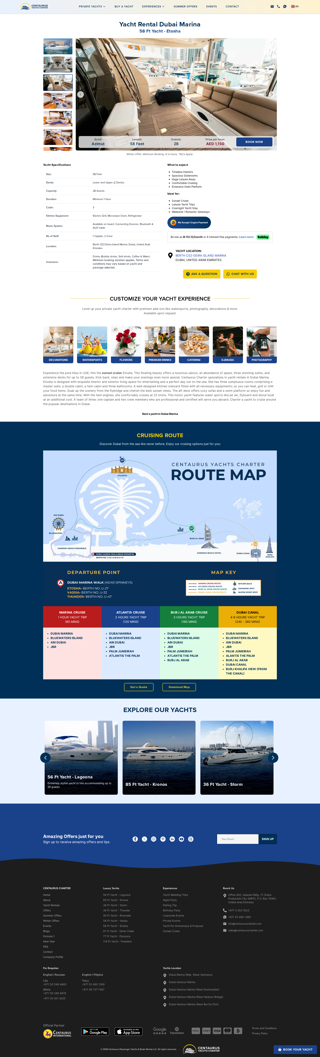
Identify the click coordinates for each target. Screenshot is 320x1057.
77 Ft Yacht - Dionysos (116, 936)
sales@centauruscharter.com (245, 930)
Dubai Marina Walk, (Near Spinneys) (190, 974)
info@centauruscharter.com (244, 923)
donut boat (266, 395)
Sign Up (268, 839)
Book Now (254, 142)
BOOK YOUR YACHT (298, 1049)
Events (211, 6)
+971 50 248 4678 (54, 993)
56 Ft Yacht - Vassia (115, 920)
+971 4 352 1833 (238, 910)
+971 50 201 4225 (54, 998)
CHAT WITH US (242, 274)
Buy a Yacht (124, 6)
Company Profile (53, 956)
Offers (47, 910)
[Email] (272, 6)
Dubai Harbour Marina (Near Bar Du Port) (194, 1004)
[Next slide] (273, 758)
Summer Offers (185, 6)
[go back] (80, 94)
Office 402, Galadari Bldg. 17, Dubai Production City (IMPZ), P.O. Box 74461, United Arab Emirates (252, 898)
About (46, 900)
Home (46, 894)
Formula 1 (49, 936)
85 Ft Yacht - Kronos (115, 900)
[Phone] (278, 6)
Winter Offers (51, 920)
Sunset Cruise (171, 931)
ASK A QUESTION (204, 274)
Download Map (179, 687)
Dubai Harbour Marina (182, 982)
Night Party (170, 900)
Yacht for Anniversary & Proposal (183, 925)
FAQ (45, 946)
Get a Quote (138, 687)
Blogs (46, 931)
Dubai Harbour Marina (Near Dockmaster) (194, 989)
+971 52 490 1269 (239, 917)
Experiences (151, 6)
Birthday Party (171, 910)
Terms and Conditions (264, 1028)
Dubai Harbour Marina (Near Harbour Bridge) (196, 996)
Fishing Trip (170, 905)
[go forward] (272, 94)
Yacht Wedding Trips (175, 894)
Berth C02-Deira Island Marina (201, 255)
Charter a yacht (241, 399)
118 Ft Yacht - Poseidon (117, 941)
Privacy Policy (260, 1033)
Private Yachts (90, 6)
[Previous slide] (45, 758)
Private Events (171, 920)
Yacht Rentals (51, 905)
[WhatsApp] (285, 6)
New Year (49, 941)
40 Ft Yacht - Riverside (117, 915)
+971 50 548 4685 (54, 984)
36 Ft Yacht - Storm (115, 905)
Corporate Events (173, 915)
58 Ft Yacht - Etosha (115, 925)
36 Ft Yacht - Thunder (116, 910)
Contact (232, 6)
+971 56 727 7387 (93, 989)
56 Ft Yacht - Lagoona (116, 894)
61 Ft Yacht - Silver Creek (118, 931)
